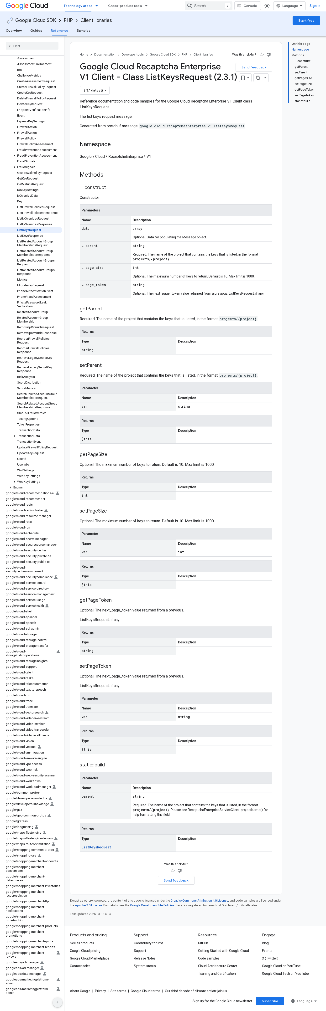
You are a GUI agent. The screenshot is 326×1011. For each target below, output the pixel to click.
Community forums (148, 943)
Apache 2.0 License (88, 905)
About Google (80, 991)
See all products (82, 943)
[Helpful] (261, 54)
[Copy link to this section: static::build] (109, 765)
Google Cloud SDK (35, 20)
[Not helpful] (268, 54)
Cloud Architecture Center (217, 966)
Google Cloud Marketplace (89, 958)
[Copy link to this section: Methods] (109, 175)
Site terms (118, 991)
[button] (31, 133)
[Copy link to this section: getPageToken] (116, 600)
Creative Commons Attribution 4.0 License (199, 900)
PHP (68, 20)
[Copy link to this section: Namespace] (115, 145)
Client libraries (96, 20)
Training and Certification (217, 973)
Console (250, 6)
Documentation (105, 54)
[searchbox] (32, 46)
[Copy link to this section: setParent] (106, 366)
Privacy (100, 991)
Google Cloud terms (145, 991)
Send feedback (254, 67)
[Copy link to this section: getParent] (107, 309)
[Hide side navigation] (57, 1002)
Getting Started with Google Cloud (223, 951)
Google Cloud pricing (85, 951)
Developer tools (133, 54)
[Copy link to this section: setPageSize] (111, 511)
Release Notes (145, 958)
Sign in (315, 6)
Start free (306, 20)
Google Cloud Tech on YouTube (285, 973)
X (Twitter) (270, 958)
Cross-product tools (125, 6)
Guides (36, 30)
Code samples (209, 958)
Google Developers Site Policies (152, 905)
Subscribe (270, 1001)
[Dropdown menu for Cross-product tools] (147, 5)
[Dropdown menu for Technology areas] (98, 5)
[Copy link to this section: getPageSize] (112, 455)
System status (145, 966)
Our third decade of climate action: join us (196, 991)
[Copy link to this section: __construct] (111, 188)
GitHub (203, 943)
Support (140, 951)
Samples (83, 30)
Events (267, 951)
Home (84, 54)
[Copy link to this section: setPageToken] (116, 666)
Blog (265, 943)
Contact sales (80, 966)
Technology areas (78, 6)
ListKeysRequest (96, 847)
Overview (14, 30)
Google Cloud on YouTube (281, 966)
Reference (59, 30)
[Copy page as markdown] (258, 78)
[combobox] (208, 5)
